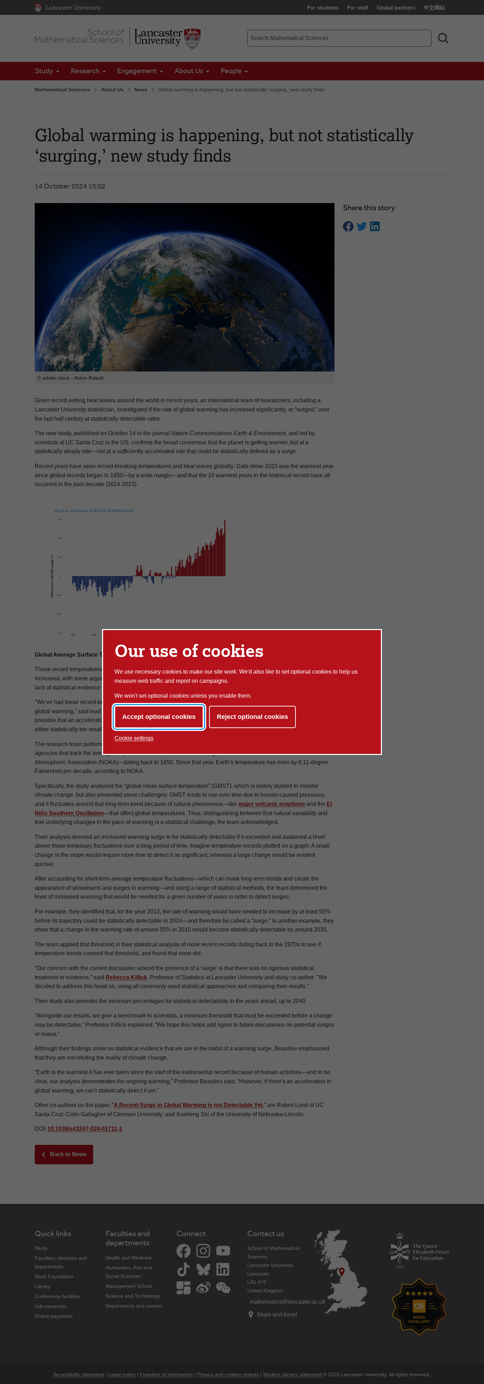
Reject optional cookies (252, 716)
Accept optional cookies (159, 716)
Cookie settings (133, 738)
